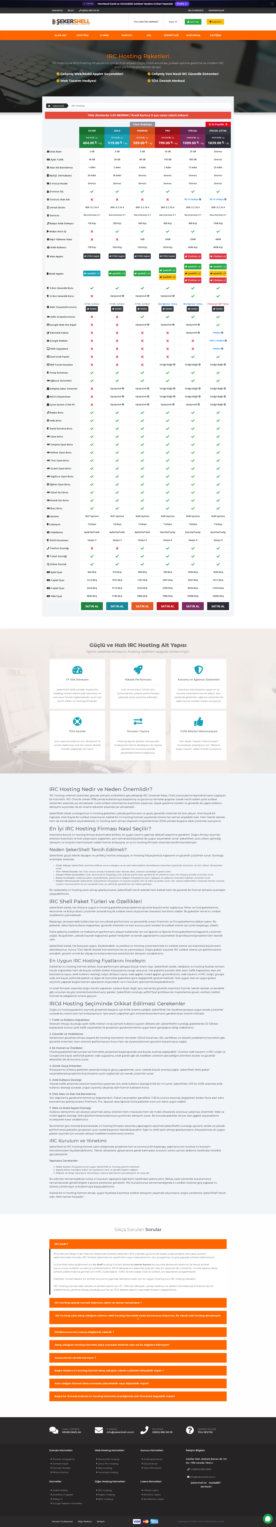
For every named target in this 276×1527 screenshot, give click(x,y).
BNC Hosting (105, 1499)
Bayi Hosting (104, 1468)
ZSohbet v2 (193, 256)
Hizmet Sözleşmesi (62, 1521)
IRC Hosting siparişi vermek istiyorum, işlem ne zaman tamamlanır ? (98, 1302)
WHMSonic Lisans (153, 1499)
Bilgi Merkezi (195, 10)
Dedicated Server (153, 1459)
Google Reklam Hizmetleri (67, 1503)
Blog (71, 10)
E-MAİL (104, 35)
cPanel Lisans (151, 1490)
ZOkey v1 (57, 1499)
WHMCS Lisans (152, 1494)
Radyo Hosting (106, 1494)
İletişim (101, 1521)
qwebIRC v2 (118, 273)
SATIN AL (92, 606)
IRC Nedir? (61, 1243)
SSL (149, 35)
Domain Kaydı (60, 1463)
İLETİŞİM (215, 35)
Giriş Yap (194, 21)
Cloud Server (150, 1463)
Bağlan (235, 1505)
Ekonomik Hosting (108, 1459)
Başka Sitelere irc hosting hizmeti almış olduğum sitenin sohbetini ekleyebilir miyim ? (109, 1370)
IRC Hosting (104, 1490)
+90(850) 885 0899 (200, 1469)
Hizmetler (171, 35)
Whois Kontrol (60, 1472)
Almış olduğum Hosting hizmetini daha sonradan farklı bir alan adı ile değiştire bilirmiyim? (112, 1344)
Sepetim (217, 21)
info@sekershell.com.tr (202, 1476)
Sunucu (126, 35)
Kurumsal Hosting (107, 1472)
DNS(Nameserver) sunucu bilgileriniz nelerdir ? (84, 1332)
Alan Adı (60, 35)
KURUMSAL (193, 35)
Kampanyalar (216, 10)
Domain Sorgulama (63, 1459)
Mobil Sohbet (60, 1490)
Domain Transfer (61, 1468)
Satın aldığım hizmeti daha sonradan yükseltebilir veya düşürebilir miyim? (102, 1383)
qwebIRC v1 (93, 273)
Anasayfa (57, 10)
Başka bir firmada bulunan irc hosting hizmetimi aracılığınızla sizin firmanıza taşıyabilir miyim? (115, 1396)
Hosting (83, 35)
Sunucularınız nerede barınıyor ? (75, 1357)
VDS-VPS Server (152, 1468)
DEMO (93, 308)
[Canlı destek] (268, 1519)
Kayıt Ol (173, 21)
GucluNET (215, 1482)
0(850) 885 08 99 (90, 10)
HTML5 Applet (92, 256)
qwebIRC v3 (168, 277)
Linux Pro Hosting (107, 1463)
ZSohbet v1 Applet (62, 1494)
